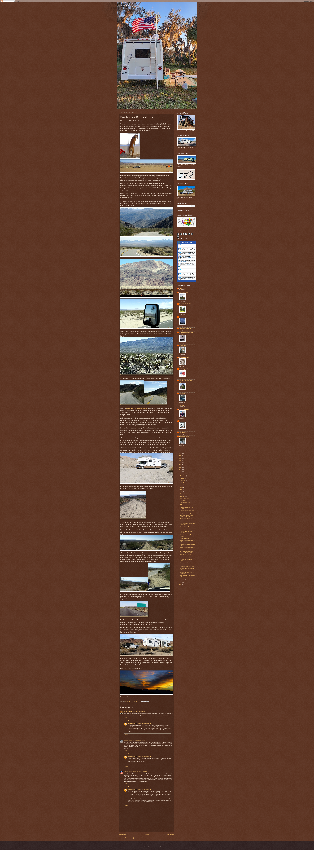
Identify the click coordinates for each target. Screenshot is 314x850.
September (183, 480)
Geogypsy (181, 405)
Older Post (170, 835)
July (181, 485)
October (182, 478)
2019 (180, 465)
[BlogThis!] (143, 701)
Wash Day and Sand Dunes (186, 518)
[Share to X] (144, 701)
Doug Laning (131, 723)
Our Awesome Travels (184, 421)
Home (147, 835)
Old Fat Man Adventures (185, 328)
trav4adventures (128, 740)
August (182, 482)
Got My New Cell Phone (185, 538)
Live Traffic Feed (187, 242)
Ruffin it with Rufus (184, 409)
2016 (180, 471)
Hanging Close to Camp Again (187, 510)
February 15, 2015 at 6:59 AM (140, 740)
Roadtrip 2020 (182, 345)
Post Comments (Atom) (130, 838)
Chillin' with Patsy (183, 292)
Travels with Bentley (184, 436)
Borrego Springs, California (186, 526)
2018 (180, 467)
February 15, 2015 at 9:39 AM (144, 756)
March (182, 494)
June (181, 487)
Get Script (181, 281)
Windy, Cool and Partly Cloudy (187, 513)
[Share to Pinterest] (148, 701)
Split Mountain (183, 505)
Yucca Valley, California (185, 554)
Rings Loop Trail (184, 562)
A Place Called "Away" (185, 357)
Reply (125, 717)
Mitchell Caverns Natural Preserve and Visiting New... (187, 565)
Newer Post (122, 835)
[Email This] (141, 701)
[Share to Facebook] (146, 701)
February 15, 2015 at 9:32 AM (144, 723)
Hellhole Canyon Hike (185, 521)
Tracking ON (191, 281)
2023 (180, 456)
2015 (180, 474)
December (183, 475)
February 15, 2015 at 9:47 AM (144, 789)
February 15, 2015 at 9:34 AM (140, 771)
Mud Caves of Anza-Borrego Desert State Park (186, 516)
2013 (180, 585)
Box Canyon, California (185, 529)
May (181, 489)
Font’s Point (183, 500)
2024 (180, 453)
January (182, 579)
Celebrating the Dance (184, 369)
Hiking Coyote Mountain (185, 502)
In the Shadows (183, 432)
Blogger (168, 846)
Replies (127, 720)
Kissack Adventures (184, 317)
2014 (180, 582)
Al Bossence (127, 711)
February (182, 496)
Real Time (186, 281)
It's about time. (183, 288)
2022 (180, 458)
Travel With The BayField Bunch (136, 408)
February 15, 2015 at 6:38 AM (138, 711)
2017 (180, 469)
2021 (180, 460)
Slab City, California (184, 498)
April (181, 491)
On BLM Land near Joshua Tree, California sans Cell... (187, 552)
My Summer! (125, 5)
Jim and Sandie (128, 771)
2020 (180, 462)
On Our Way (182, 393)
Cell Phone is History (185, 557)
